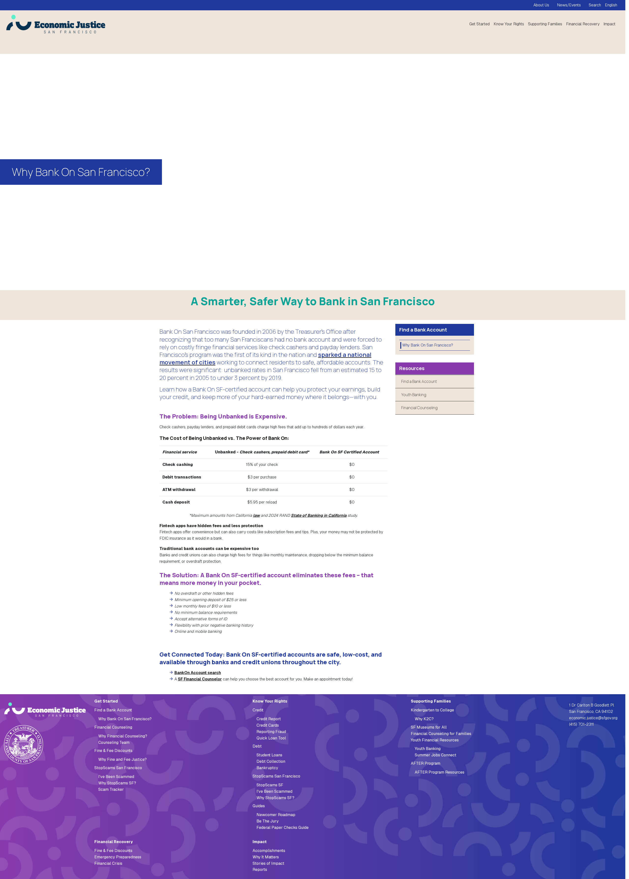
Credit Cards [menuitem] (268, 725)
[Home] (54, 24)
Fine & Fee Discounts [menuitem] (113, 750)
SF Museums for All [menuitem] (429, 727)
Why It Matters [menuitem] (266, 857)
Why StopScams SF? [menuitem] (117, 783)
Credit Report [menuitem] (269, 718)
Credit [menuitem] (258, 710)
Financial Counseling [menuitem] (113, 727)
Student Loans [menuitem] (269, 755)
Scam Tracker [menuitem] (111, 789)
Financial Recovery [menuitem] (583, 24)
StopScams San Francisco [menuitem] (118, 767)
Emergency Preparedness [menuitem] (117, 857)
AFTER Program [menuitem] (425, 763)
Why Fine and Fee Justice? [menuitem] (122, 759)
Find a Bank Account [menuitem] (113, 710)
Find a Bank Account (419, 381)
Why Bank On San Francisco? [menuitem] (427, 345)
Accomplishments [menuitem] (269, 850)
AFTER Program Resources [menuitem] (439, 772)
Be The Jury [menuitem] (268, 821)
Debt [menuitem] (257, 746)
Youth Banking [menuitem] (428, 748)
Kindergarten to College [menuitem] (432, 710)
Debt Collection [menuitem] (271, 761)
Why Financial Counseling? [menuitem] (122, 736)
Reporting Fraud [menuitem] (271, 731)
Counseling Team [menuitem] (113, 742)
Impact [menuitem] (609, 24)
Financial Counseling (419, 407)
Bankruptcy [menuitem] (267, 767)
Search (595, 5)
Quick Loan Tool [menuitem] (271, 738)
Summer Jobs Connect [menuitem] (435, 755)
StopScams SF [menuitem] (270, 785)
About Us (541, 5)
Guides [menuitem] (259, 805)
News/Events (569, 5)
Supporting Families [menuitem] (545, 24)
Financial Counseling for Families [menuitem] (441, 733)
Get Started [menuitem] (479, 24)
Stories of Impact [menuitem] (268, 863)
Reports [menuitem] (260, 869)
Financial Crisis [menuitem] (108, 863)
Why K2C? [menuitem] (424, 718)
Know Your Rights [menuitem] (509, 24)
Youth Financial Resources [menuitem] (435, 740)
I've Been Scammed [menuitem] (116, 776)
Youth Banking (413, 394)
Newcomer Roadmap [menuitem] (276, 814)
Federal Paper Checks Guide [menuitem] (283, 827)
